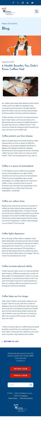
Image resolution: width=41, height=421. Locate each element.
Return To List (11, 341)
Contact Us (20, 361)
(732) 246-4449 (20, 358)
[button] (36, 11)
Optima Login (20, 369)
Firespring (24, 396)
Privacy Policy (13, 398)
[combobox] (18, 384)
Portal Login (20, 375)
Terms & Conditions (26, 398)
